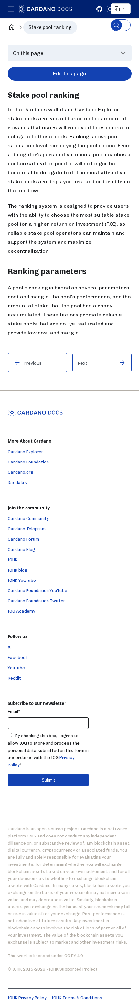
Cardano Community (28, 518)
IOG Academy (21, 611)
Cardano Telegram (27, 528)
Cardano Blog (21, 549)
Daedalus (17, 482)
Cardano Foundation (28, 462)
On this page (28, 53)
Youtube (16, 667)
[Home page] (11, 27)
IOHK (12, 559)
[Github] (99, 9)
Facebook (18, 657)
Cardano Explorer (25, 451)
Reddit (14, 678)
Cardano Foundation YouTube (37, 590)
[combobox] (121, 17)
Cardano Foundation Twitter (36, 601)
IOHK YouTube (22, 580)
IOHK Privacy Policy (27, 997)
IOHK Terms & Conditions (77, 997)
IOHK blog (17, 570)
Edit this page (69, 73)
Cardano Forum (23, 539)
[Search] (121, 25)
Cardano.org (20, 472)
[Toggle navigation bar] (11, 9)
